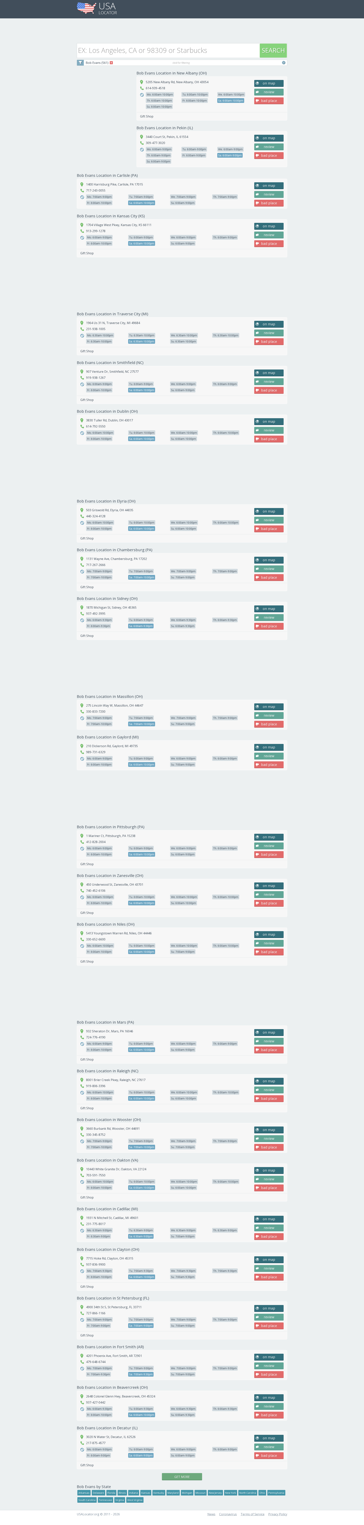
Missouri (201, 1492)
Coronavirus (228, 1514)
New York (230, 1492)
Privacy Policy (277, 1514)
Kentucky (159, 1492)
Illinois (122, 1492)
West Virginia (134, 1500)
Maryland (173, 1492)
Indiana (133, 1492)
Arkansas (83, 1492)
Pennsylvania (276, 1492)
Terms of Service (252, 1514)
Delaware (98, 1492)
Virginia (119, 1500)
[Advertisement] (182, 29)
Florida (111, 1492)
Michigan (187, 1492)
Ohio (262, 1492)
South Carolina (87, 1500)
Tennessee (105, 1500)
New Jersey (215, 1492)
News (211, 1514)
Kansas (145, 1492)
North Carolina (247, 1492)
